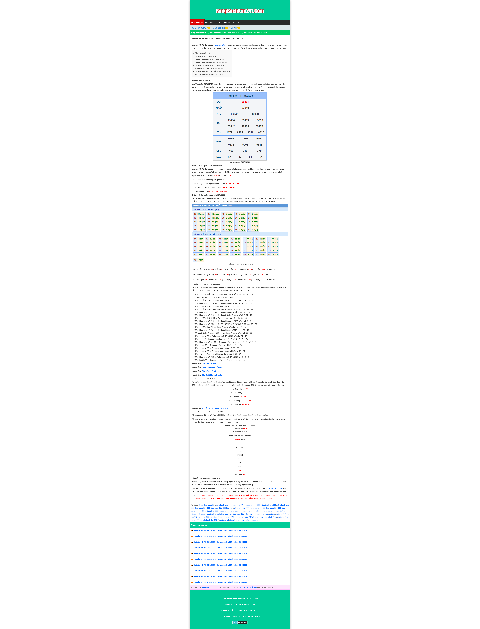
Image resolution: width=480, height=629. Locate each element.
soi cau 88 (195, 520)
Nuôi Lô (235, 22)
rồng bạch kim (275, 488)
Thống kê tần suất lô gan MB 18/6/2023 (211, 62)
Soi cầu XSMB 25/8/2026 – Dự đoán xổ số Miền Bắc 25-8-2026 (220, 542)
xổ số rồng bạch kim (254, 520)
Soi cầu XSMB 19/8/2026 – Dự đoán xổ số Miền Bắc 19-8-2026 (220, 576)
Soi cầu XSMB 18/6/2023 (205, 56)
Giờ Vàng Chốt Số (212, 22)
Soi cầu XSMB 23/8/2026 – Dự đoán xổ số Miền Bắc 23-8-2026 (220, 553)
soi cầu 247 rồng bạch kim (253, 517)
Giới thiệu (222, 616)
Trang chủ (195, 33)
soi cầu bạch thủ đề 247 (209, 520)
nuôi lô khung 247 (209, 587)
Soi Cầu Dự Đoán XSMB (209, 33)
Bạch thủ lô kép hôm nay (213, 367)
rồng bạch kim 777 (242, 508)
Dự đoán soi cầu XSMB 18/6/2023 (209, 68)
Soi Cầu (226, 22)
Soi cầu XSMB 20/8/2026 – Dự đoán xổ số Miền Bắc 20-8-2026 (220, 571)
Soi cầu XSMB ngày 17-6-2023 (215, 408)
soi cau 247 (281, 514)
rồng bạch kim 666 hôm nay (222, 508)
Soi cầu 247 (220, 45)
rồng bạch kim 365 (252, 505)
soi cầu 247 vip (271, 517)
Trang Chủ (198, 22)
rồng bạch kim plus (260, 514)
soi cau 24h (283, 517)
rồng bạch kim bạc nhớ (228, 511)
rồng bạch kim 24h (236, 505)
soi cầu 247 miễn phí (233, 517)
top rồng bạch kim (237, 520)
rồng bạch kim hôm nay (242, 514)
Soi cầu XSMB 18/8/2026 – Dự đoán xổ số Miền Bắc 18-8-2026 (220, 582)
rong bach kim (222, 505)
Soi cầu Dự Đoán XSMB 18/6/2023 (209, 65)
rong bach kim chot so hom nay (219, 514)
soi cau (272, 514)
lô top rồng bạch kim (207, 505)
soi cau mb (224, 520)
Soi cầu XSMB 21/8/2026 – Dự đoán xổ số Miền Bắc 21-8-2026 (220, 565)
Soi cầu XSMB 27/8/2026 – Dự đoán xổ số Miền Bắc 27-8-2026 (220, 530)
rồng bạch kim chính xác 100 (250, 511)
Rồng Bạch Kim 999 (210, 511)
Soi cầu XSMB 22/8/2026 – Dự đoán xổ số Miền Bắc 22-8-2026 (220, 559)
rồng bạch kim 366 (268, 505)
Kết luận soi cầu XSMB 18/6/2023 (209, 74)
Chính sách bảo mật (254, 616)
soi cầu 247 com (217, 517)
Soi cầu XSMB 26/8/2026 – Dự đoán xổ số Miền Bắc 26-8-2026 (220, 536)
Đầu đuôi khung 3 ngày (212, 375)
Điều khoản (232, 616)
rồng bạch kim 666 (202, 508)
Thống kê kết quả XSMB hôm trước (209, 59)
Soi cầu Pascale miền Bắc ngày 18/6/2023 (212, 71)
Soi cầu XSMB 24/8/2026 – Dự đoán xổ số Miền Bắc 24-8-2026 (220, 548)
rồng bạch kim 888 (273, 508)
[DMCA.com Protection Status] (240, 623)
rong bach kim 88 (257, 508)
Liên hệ (241, 616)
